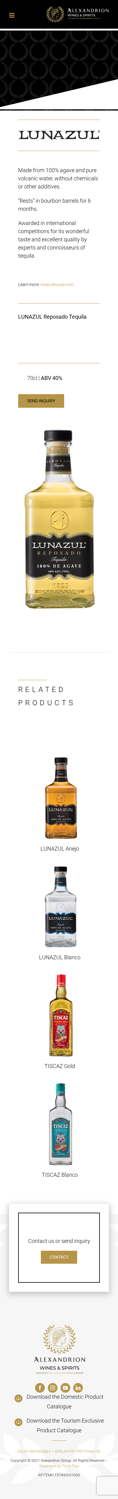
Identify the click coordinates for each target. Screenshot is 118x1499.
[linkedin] (78, 1388)
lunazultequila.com (57, 284)
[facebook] (40, 1388)
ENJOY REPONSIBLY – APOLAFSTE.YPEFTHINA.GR (59, 1451)
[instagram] (52, 1388)
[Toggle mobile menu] (12, 15)
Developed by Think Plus (59, 1466)
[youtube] (65, 1388)
